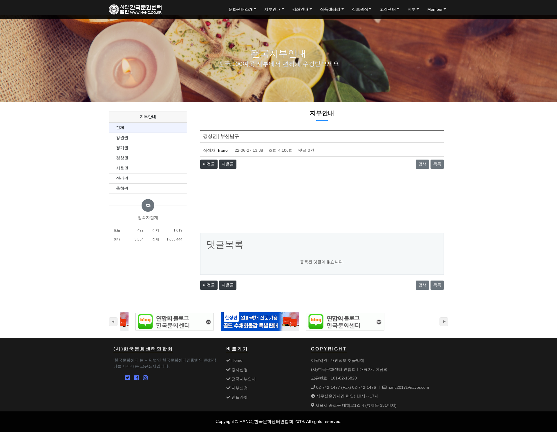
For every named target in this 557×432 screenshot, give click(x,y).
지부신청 (239, 388)
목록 (437, 164)
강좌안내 (300, 9)
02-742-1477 (327, 387)
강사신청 (239, 369)
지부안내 (272, 9)
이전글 (209, 164)
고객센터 (388, 9)
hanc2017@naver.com (407, 387)
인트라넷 (239, 397)
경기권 (122, 148)
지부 (412, 9)
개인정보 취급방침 (347, 360)
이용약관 (319, 360)
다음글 (228, 164)
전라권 (122, 178)
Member (435, 9)
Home (236, 360)
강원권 (122, 137)
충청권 (122, 188)
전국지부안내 (243, 379)
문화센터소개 (241, 9)
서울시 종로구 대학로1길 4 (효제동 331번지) (355, 405)
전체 (120, 127)
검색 (422, 164)
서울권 (122, 168)
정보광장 (360, 9)
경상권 (122, 158)
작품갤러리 (330, 9)
